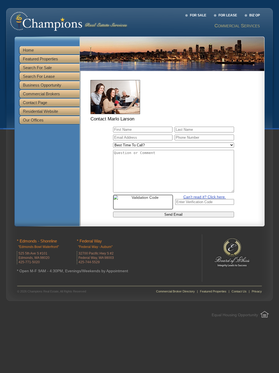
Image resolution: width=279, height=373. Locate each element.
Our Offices (33, 120)
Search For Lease (39, 76)
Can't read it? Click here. (204, 197)
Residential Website (40, 111)
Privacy (257, 291)
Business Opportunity (42, 85)
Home (28, 50)
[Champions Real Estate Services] (71, 30)
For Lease (228, 15)
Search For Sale (37, 67)
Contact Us (239, 291)
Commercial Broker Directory (175, 291)
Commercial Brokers (41, 93)
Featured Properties (40, 59)
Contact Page (35, 102)
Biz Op (254, 15)
